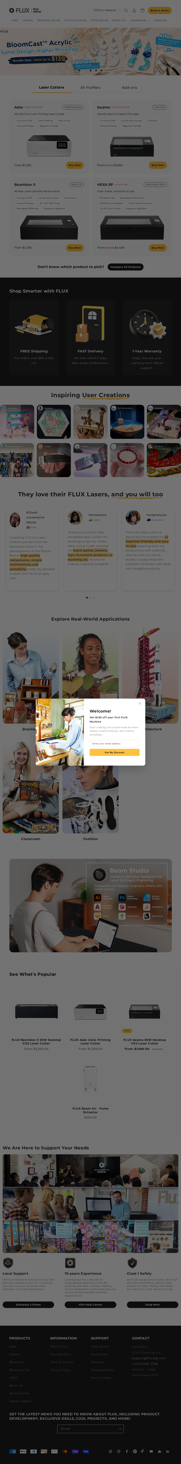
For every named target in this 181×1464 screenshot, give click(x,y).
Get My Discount (114, 752)
